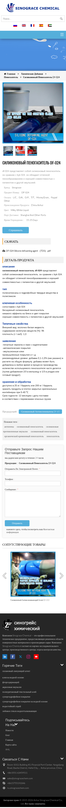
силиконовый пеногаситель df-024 (41, 77)
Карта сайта (10, 744)
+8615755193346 (16, 783)
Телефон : (9, 479)
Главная (11, 73)
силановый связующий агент (16, 671)
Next (60, 576)
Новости (9, 730)
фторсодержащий (10, 682)
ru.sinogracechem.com (18, 788)
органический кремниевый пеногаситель (24, 436)
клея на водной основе (13, 677)
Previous (5, 576)
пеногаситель (11, 77)
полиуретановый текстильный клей (19, 691)
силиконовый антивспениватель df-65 (40, 411)
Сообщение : (11, 489)
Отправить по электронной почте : (22, 469)
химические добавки (32, 73)
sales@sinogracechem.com (20, 778)
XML (7, 749)
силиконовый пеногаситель (30, 426)
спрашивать (15, 230)
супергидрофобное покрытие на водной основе (25, 701)
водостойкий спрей (11, 706)
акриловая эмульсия (11, 687)
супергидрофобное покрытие (16, 696)
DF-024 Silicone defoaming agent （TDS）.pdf (28, 250)
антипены (9, 426)
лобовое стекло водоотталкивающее (19, 711)
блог (7, 735)
